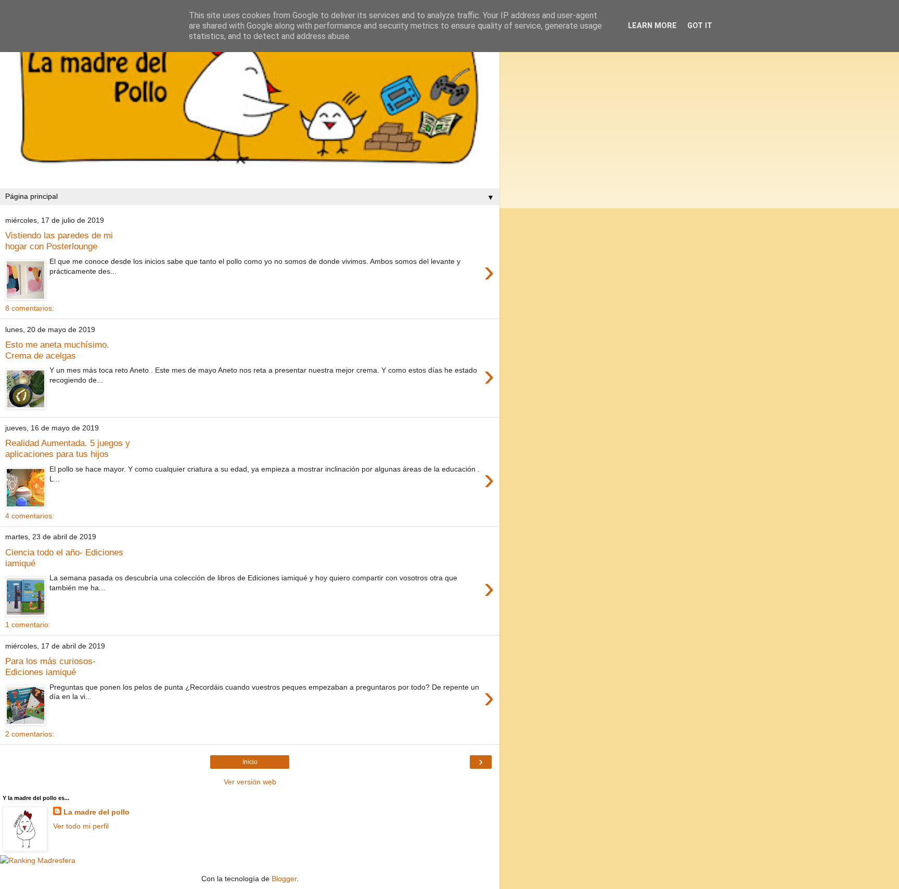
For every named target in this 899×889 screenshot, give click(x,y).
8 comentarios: (29, 308)
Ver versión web (250, 782)
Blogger (284, 878)
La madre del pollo (96, 812)
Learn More (652, 25)
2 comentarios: (29, 734)
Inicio (250, 762)
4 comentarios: (29, 516)
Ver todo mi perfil (81, 826)
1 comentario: (27, 624)
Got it (699, 25)
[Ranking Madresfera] (37, 860)
